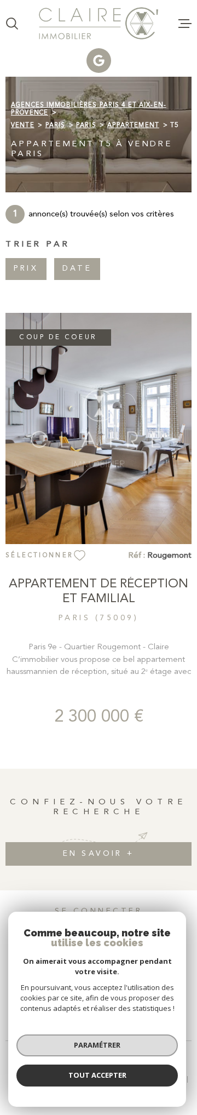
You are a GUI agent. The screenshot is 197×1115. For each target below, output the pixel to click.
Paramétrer (97, 1045)
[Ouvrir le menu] (185, 23)
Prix (26, 269)
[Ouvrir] (12, 23)
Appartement (133, 125)
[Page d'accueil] (98, 23)
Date (77, 269)
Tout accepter (97, 1075)
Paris (55, 125)
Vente (22, 125)
